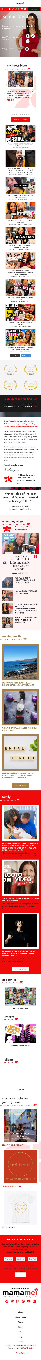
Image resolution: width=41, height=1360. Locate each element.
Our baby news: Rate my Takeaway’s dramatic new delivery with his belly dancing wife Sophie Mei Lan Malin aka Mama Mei (20, 103)
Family (20, 1327)
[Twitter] (13, 9)
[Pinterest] (19, 9)
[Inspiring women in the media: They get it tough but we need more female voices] (20, 930)
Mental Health (20, 1317)
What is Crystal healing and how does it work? (19, 729)
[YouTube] (22, 9)
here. (19, 483)
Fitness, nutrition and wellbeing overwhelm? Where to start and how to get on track (26, 608)
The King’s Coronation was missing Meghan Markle (20, 899)
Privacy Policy (20, 1353)
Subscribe (26, 356)
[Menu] (2, 9)
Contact (20, 1342)
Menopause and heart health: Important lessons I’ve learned (18, 684)
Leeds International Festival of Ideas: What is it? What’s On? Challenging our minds (18, 775)
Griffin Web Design (27, 1348)
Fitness (20, 1322)
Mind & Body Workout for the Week (26, 592)
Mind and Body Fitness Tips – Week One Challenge (26, 619)
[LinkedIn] (25, 9)
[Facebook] (9, 9)
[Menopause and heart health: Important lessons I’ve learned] (20, 662)
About (20, 1312)
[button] (11, 115)
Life (20, 1332)
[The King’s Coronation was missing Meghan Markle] (20, 877)
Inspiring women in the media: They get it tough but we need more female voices (20, 953)
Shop (20, 1337)
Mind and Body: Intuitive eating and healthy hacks (25, 580)
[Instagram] (15, 9)
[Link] (20, 3)
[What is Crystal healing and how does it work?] (20, 707)
